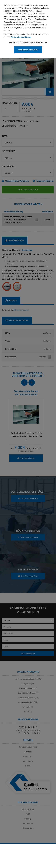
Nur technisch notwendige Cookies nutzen (28, 42)
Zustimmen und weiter (28, 49)
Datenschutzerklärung (21, 37)
